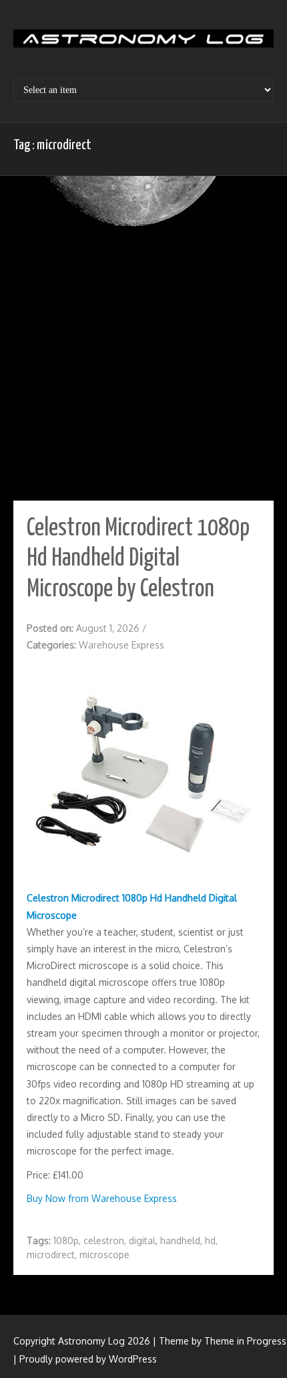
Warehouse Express (121, 645)
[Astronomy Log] (143, 43)
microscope (104, 1254)
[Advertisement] (143, 340)
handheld (180, 1240)
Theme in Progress (245, 1341)
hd (210, 1240)
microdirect (51, 1254)
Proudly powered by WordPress (88, 1359)
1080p (66, 1240)
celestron (103, 1240)
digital (142, 1240)
